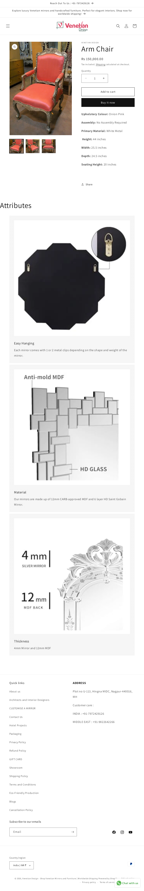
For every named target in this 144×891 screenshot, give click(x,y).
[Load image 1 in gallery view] (16, 146)
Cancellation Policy (21, 810)
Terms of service (108, 882)
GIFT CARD (15, 759)
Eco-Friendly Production (24, 793)
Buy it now (108, 102)
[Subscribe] (72, 832)
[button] (8, 26)
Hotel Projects (18, 725)
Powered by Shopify (108, 878)
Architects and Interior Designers (29, 700)
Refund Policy (17, 750)
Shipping (100, 64)
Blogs (12, 801)
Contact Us (16, 717)
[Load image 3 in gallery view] (49, 146)
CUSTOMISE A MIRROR (22, 708)
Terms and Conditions (22, 784)
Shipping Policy (18, 776)
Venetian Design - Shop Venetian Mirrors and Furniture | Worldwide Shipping (60, 878)
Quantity (86, 70)
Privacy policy (89, 882)
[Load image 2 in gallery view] (33, 146)
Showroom (16, 767)
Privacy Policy (17, 742)
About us (14, 691)
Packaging (15, 733)
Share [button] (89, 184)
